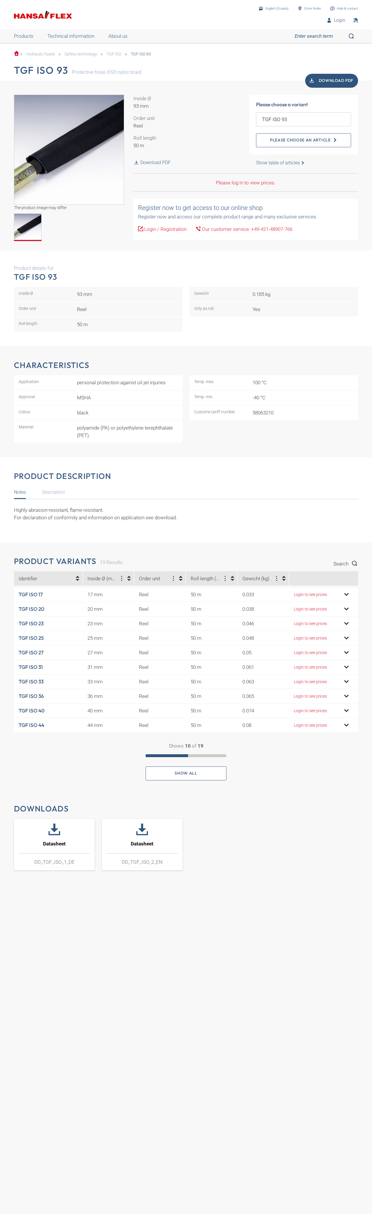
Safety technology (81, 54)
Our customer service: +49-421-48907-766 (246, 229)
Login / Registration (165, 229)
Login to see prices (310, 594)
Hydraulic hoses (40, 54)
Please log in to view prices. (246, 183)
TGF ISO (114, 54)
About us (118, 36)
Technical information (70, 36)
